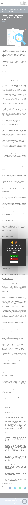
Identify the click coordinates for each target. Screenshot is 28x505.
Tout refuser (14, 259)
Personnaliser (14, 261)
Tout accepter (14, 256)
